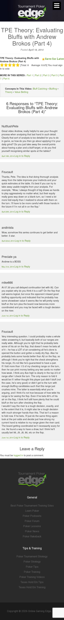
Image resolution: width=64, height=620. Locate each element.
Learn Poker (32, 510)
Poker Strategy (32, 561)
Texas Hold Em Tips (32, 582)
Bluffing (53, 88)
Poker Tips (32, 566)
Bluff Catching (40, 88)
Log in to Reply (22, 155)
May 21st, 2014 (8, 266)
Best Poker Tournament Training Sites (32, 505)
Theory (8, 92)
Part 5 (54, 75)
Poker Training (32, 571)
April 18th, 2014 (8, 156)
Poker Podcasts (32, 515)
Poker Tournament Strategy (32, 556)
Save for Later (54, 58)
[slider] (10, 65)
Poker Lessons (32, 526)
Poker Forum (32, 521)
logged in (18, 455)
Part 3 (46, 75)
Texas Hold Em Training (32, 587)
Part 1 (30, 75)
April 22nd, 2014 (8, 240)
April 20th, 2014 (8, 211)
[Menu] (57, 6)
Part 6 (6, 78)
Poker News (32, 531)
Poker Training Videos (32, 577)
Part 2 (38, 75)
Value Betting (21, 92)
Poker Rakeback (32, 536)
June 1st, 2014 (8, 315)
